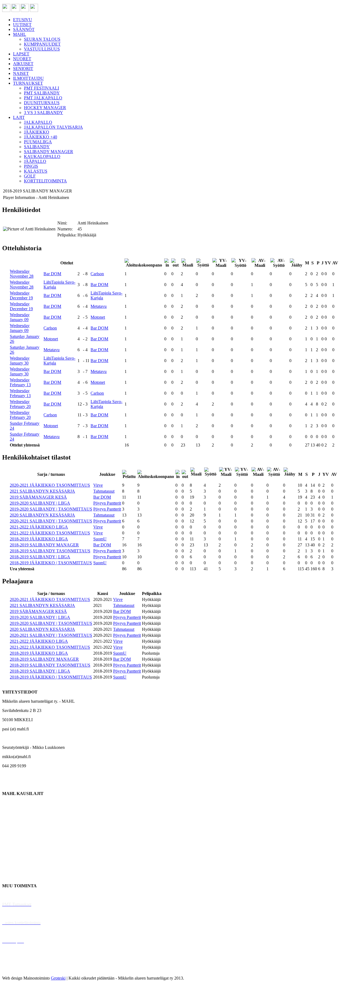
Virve (98, 485)
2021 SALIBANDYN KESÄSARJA (42, 491)
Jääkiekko (10, 812)
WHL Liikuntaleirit (19, 932)
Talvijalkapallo (14, 849)
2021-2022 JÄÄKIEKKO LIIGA (39, 527)
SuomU (100, 539)
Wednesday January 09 (20, 317)
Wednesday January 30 (20, 360)
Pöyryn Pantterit (107, 503)
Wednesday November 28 (21, 273)
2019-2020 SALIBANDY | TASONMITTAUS (51, 509)
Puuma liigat (13, 867)
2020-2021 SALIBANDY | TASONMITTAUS (51, 521)
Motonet (98, 317)
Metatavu (99, 306)
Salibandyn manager (19, 839)
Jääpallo (9, 858)
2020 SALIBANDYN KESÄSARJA (42, 515)
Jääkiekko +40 (14, 876)
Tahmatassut (103, 491)
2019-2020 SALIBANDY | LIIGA (40, 503)
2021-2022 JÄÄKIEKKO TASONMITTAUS (50, 533)
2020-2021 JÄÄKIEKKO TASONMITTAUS (50, 485)
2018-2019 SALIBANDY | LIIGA (40, 557)
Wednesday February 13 (20, 382)
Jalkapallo (10, 821)
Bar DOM (52, 273)
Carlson (97, 273)
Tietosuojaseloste (16, 969)
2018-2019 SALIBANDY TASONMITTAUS (50, 551)
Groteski (58, 978)
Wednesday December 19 (21, 295)
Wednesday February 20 (20, 404)
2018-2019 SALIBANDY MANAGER (44, 545)
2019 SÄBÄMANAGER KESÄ (38, 497)
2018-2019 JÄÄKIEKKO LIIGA (39, 539)
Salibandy (10, 830)
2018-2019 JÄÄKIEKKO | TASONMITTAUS (51, 562)
